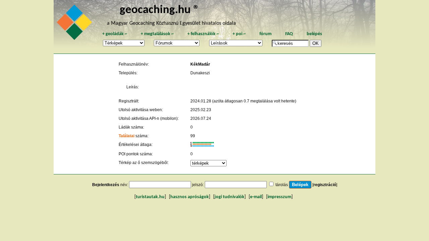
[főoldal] (75, 24)
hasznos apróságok (189, 197)
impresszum (279, 197)
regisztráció (324, 184)
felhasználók (203, 34)
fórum (265, 34)
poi (239, 34)
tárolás (281, 184)
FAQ (289, 34)
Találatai (126, 136)
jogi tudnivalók (229, 197)
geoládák (115, 34)
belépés (314, 34)
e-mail (256, 197)
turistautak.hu (150, 197)
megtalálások (157, 34)
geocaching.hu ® (159, 10)
